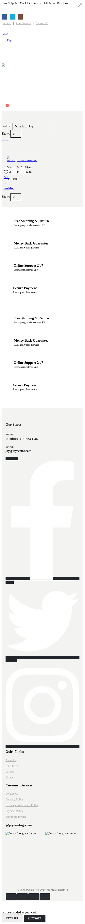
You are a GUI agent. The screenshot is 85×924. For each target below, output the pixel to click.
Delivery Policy (14, 799)
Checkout (34, 918)
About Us (11, 760)
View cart (12, 918)
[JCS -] (37, 80)
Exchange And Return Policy (22, 805)
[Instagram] (20, 17)
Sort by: (7, 126)
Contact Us (42, 23)
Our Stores (12, 766)
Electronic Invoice (16, 816)
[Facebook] (4, 17)
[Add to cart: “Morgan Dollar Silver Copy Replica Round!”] (14, 171)
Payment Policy (14, 811)
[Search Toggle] (5, 56)
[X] (12, 17)
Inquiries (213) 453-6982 (22, 438)
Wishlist (7, 23)
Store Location (23, 23)
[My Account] (3, 99)
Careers (10, 771)
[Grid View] (3, 139)
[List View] (7, 139)
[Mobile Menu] (5, 48)
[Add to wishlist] (6, 172)
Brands (9, 777)
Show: (6, 133)
